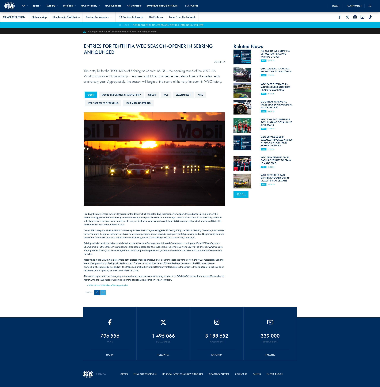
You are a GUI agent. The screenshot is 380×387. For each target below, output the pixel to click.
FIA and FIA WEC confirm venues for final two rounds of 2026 (275, 53)
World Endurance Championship (121, 94)
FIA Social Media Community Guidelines (182, 374)
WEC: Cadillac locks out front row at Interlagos (276, 70)
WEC (166, 94)
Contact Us (241, 374)
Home (126, 25)
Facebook (340, 17)
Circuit (152, 94)
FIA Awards (191, 5)
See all (241, 194)
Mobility (50, 5)
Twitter (347, 17)
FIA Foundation (113, 5)
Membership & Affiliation (66, 17)
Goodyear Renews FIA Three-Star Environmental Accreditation (276, 104)
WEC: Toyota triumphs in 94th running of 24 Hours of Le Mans (276, 122)
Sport (91, 94)
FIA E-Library (156, 17)
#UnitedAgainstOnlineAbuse (162, 5)
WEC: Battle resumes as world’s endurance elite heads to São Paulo (275, 87)
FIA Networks (353, 6)
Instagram (355, 17)
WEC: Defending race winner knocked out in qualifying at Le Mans (275, 177)
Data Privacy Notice (219, 374)
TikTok (370, 17)
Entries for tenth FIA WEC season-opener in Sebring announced (168, 25)
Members (68, 5)
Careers (257, 374)
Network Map (39, 17)
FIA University (134, 5)
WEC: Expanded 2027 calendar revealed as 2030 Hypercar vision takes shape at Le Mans (277, 141)
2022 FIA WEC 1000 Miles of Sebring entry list (108, 285)
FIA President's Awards (131, 17)
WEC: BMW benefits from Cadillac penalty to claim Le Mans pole (276, 160)
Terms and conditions (145, 374)
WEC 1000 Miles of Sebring (103, 103)
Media (335, 6)
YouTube (362, 17)
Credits (124, 374)
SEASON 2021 (183, 94)
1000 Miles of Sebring (138, 103)
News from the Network (182, 17)
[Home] (9, 6)
